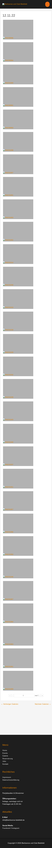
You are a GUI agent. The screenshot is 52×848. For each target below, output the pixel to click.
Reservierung (7, 759)
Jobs (4, 761)
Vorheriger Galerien (9, 704)
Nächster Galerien (43, 704)
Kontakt (5, 764)
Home (4, 750)
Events (5, 753)
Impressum (6, 777)
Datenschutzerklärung (10, 780)
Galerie (5, 756)
